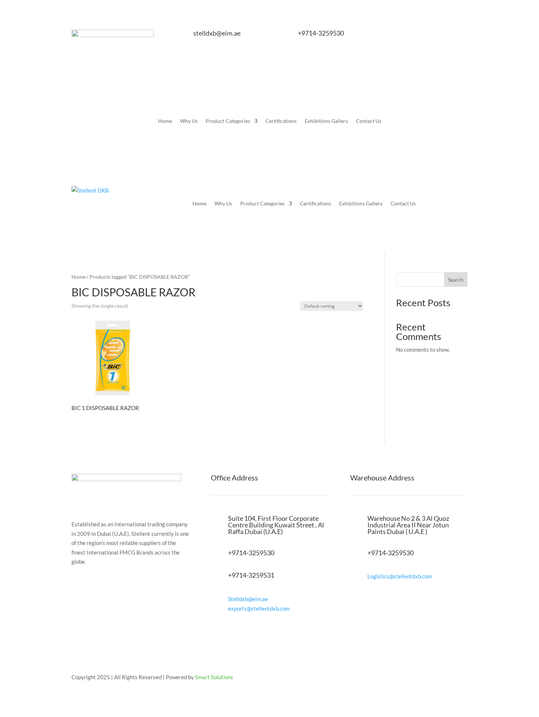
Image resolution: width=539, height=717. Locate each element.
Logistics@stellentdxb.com (399, 576)
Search (455, 280)
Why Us (189, 121)
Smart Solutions (214, 677)
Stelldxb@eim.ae (248, 599)
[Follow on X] (432, 35)
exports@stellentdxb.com (259, 608)
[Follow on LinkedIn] (461, 35)
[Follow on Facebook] (417, 35)
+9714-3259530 (321, 33)
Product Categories (228, 121)
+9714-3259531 (251, 575)
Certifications (281, 121)
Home (165, 121)
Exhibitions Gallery (326, 121)
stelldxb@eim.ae (217, 33)
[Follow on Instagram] (447, 35)
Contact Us (368, 121)
